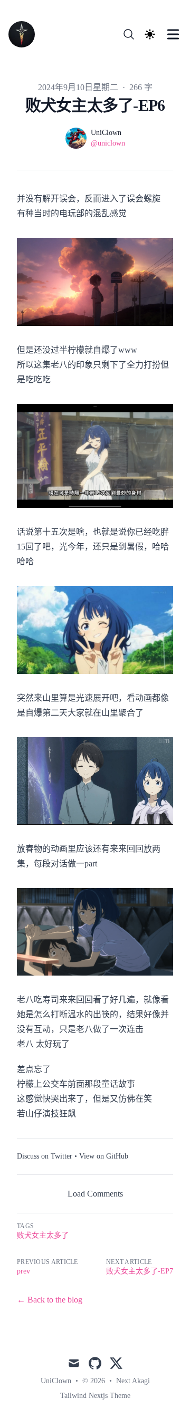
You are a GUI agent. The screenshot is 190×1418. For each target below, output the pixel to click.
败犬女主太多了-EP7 (139, 1271)
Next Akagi (133, 1381)
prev (23, 1271)
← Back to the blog (49, 1299)
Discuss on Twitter (44, 1156)
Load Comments (95, 1193)
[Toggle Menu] (173, 34)
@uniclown (108, 143)
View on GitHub (103, 1156)
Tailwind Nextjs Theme (95, 1396)
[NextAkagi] (24, 34)
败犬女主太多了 (43, 1235)
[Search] (128, 34)
